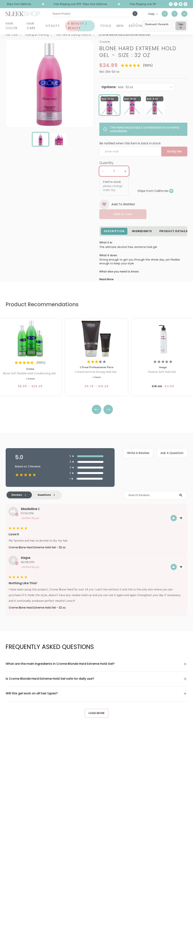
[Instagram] (180, 4)
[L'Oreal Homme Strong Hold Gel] (96, 338)
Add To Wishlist (123, 204)
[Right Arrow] (108, 409)
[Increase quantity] (125, 171)
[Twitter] (176, 4)
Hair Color (12, 25)
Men (120, 26)
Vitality (52, 26)
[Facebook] (171, 4)
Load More (97, 713)
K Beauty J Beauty (77, 25)
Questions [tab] (44, 495)
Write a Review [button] (138, 453)
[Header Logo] (23, 13)
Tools (105, 26)
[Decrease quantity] (103, 171)
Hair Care (31, 25)
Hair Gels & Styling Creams (73, 34)
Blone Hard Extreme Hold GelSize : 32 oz (137, 52)
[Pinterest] (185, 4)
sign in (180, 25)
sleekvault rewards (156, 24)
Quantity (106, 163)
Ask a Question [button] (171, 453)
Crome (104, 42)
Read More (106, 279)
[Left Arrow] (96, 409)
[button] (174, 518)
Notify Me (174, 151)
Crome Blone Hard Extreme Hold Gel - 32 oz (37, 547)
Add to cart (122, 214)
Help (151, 14)
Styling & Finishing (37, 34)
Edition (135, 26)
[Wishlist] (175, 14)
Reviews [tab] (16, 495)
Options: (117, 87)
